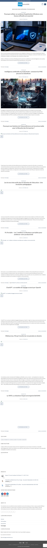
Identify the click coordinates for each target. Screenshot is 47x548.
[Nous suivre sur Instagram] (4, 512)
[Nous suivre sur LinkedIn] (12, 512)
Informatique (3, 521)
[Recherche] (45, 4)
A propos (32, 544)
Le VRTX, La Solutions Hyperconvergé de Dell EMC (23, 396)
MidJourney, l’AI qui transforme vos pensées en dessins (23, 336)
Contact (36, 544)
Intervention (3, 523)
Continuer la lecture (23, 62)
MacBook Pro (14, 282)
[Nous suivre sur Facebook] (2, 512)
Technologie (23, 12)
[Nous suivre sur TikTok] (6, 512)
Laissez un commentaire (42, 66)
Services (26, 544)
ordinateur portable (20, 282)
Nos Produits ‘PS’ (15, 544)
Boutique (22, 544)
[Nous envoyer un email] (8, 512)
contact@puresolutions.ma (7, 537)
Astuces (2, 519)
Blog (29, 544)
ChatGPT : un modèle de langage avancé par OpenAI (23, 287)
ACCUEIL (10, 544)
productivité (25, 282)
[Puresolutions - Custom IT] (23, 4)
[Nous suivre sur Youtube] (14, 512)
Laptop (2, 439)
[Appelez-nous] (10, 512)
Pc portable (19, 439)
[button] (1, 4)
